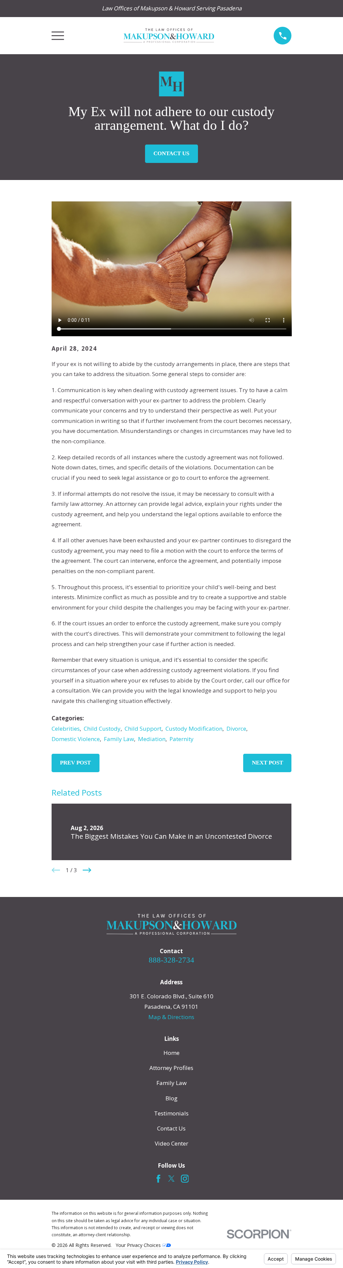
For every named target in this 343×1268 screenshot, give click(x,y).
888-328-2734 (171, 960)
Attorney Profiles (171, 1068)
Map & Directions (171, 1017)
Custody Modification (193, 728)
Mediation (151, 739)
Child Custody (102, 728)
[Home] (169, 36)
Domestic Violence (76, 739)
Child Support (143, 728)
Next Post (267, 762)
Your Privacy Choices (139, 1245)
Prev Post (75, 762)
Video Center (171, 1143)
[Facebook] (158, 1179)
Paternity (181, 739)
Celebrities (66, 728)
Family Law (119, 739)
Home (171, 1053)
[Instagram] (185, 1179)
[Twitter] (171, 1179)
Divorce (236, 728)
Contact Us (171, 153)
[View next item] (87, 870)
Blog (171, 1098)
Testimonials (171, 1113)
